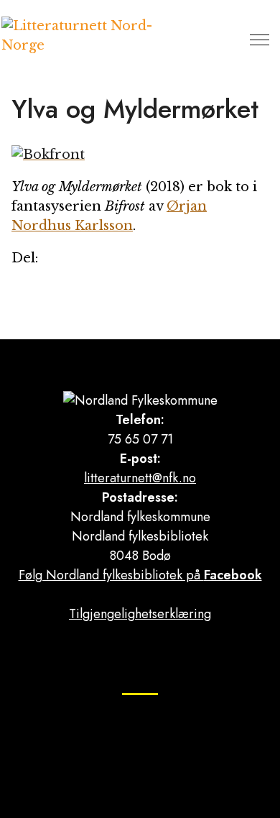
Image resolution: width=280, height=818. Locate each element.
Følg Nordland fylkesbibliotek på (140, 575)
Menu (259, 40)
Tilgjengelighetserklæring (140, 614)
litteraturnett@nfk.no (140, 478)
